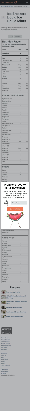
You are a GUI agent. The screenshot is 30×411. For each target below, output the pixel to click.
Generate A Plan (15, 209)
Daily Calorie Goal (6, 203)
